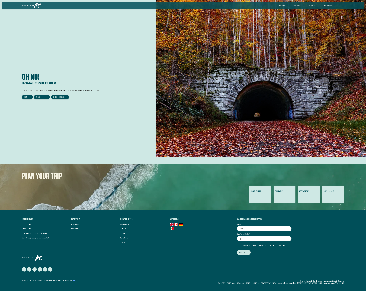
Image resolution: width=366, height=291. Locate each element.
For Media (75, 228)
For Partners (76, 224)
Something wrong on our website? (35, 238)
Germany (181, 224)
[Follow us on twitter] (24, 269)
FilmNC (123, 233)
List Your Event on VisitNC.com (34, 233)
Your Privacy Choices (65, 280)
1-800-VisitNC (27, 228)
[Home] (31, 5)
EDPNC (123, 242)
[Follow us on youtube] (45, 269)
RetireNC (124, 228)
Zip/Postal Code (243, 234)
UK (172, 224)
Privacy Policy (37, 280)
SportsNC (124, 238)
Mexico (172, 228)
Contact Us (26, 224)
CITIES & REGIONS (58, 97)
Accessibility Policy (50, 280)
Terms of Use (26, 280)
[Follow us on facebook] (29, 269)
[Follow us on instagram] (34, 269)
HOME (25, 97)
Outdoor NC (125, 224)
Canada (176, 224)
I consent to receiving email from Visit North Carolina (263, 245)
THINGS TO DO (40, 97)
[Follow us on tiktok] (50, 269)
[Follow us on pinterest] (40, 269)
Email (239, 224)
